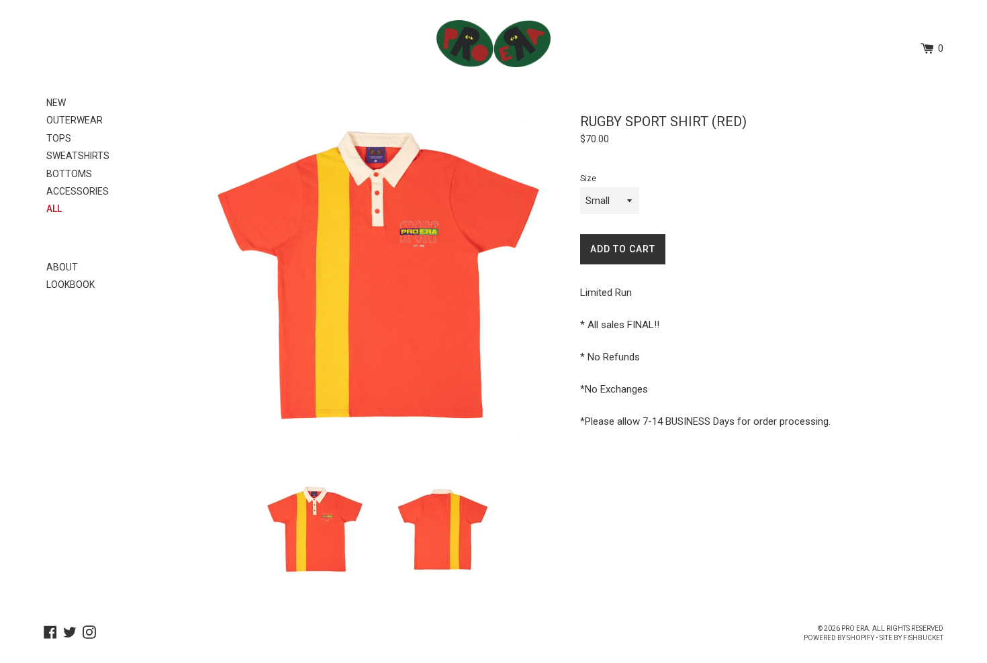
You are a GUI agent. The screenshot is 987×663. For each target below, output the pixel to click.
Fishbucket (923, 638)
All (54, 208)
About (62, 267)
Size (588, 178)
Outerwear (74, 120)
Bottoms (69, 173)
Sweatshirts (77, 155)
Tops (58, 138)
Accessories (77, 191)
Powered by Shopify (839, 638)
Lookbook (70, 284)
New (56, 102)
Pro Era (855, 628)
